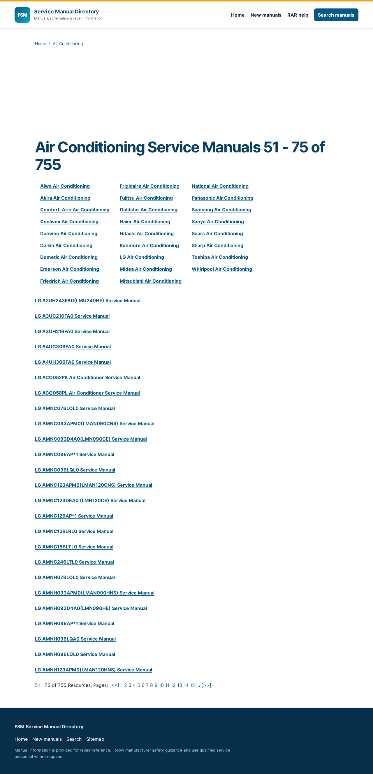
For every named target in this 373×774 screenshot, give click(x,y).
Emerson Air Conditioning (69, 269)
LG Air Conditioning (142, 257)
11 (167, 685)
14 (186, 685)
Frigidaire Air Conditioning (150, 186)
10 (161, 685)
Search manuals (336, 15)
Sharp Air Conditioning (217, 245)
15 (192, 685)
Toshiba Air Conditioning (220, 257)
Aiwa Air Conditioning (65, 186)
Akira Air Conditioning (65, 198)
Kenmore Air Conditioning (149, 245)
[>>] (206, 685)
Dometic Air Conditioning (69, 257)
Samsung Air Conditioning (221, 209)
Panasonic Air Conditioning (222, 198)
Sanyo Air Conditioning (218, 221)
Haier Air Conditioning (145, 221)
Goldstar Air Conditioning (148, 209)
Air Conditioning (68, 43)
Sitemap (95, 739)
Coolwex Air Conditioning (69, 221)
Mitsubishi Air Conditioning (151, 281)
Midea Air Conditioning (146, 269)
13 (179, 685)
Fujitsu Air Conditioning (146, 198)
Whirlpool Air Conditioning (222, 269)
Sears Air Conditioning (217, 233)
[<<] (114, 685)
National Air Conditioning (220, 186)
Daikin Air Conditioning (66, 245)
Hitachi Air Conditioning (147, 233)
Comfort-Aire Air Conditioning (75, 209)
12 (173, 685)
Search (74, 739)
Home (238, 15)
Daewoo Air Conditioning (68, 233)
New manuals (266, 15)
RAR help (297, 15)
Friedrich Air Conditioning (69, 281)
